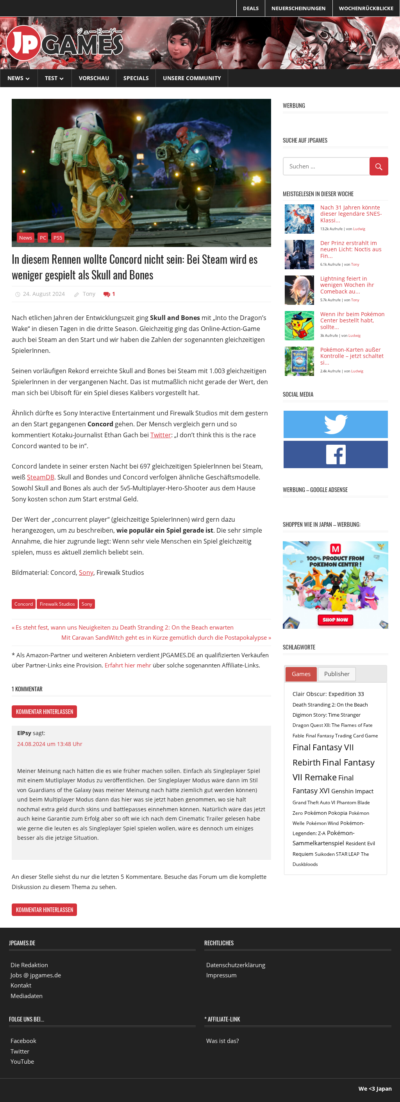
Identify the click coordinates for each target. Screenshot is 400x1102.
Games (301, 674)
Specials (136, 78)
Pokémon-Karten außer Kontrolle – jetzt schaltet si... (352, 357)
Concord (23, 604)
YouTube (22, 1061)
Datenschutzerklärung (235, 965)
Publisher (337, 674)
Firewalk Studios (57, 604)
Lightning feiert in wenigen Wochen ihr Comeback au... (347, 285)
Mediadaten (27, 996)
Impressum (221, 975)
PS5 (58, 237)
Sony (86, 572)
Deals (251, 8)
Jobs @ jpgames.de (36, 975)
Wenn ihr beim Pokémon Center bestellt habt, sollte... (352, 321)
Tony (89, 293)
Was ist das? (222, 1041)
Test (51, 78)
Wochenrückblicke (366, 8)
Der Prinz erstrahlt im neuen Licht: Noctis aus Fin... (351, 250)
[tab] (301, 674)
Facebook (23, 1041)
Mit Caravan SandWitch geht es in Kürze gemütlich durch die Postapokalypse (164, 637)
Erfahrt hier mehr (128, 665)
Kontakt (21, 985)
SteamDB (40, 477)
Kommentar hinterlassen (44, 711)
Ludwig (359, 228)
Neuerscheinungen (298, 8)
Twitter (160, 435)
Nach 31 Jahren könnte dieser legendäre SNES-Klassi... (351, 214)
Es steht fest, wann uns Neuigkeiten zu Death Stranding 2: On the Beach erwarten (124, 627)
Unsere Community (192, 78)
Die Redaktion (29, 965)
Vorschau (94, 78)
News (15, 78)
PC (43, 237)
